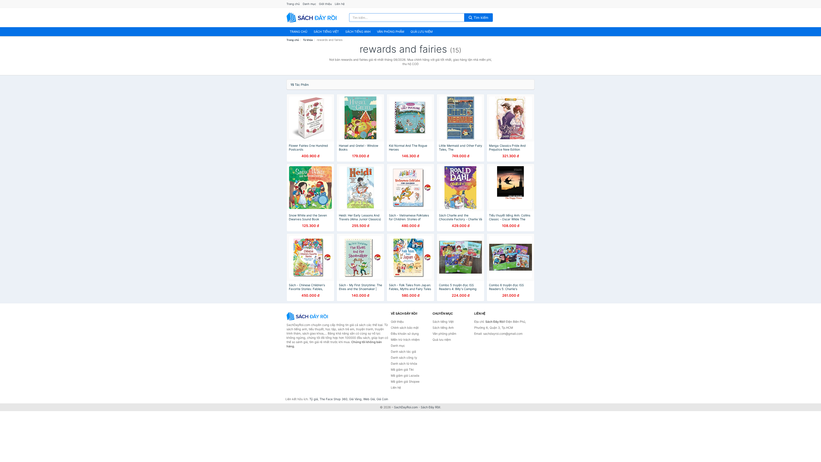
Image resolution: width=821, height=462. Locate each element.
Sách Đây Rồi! (430, 407)
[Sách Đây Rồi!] (307, 316)
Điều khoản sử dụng (405, 333)
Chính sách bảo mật (405, 327)
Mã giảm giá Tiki (402, 369)
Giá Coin (382, 399)
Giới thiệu (325, 4)
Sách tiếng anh (358, 31)
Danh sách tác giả (403, 351)
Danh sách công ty (404, 357)
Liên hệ (340, 4)
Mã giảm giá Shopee (405, 381)
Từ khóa (308, 39)
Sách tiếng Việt (443, 321)
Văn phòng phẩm (390, 31)
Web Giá (369, 399)
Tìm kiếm (480, 17)
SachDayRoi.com (406, 407)
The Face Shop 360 (333, 399)
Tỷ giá (313, 399)
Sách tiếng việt (326, 31)
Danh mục (309, 4)
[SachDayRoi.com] (312, 17)
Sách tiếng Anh (443, 327)
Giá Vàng (355, 399)
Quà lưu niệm (421, 31)
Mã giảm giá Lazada (405, 375)
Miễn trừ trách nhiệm (405, 339)
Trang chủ (293, 4)
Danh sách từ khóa (404, 363)
